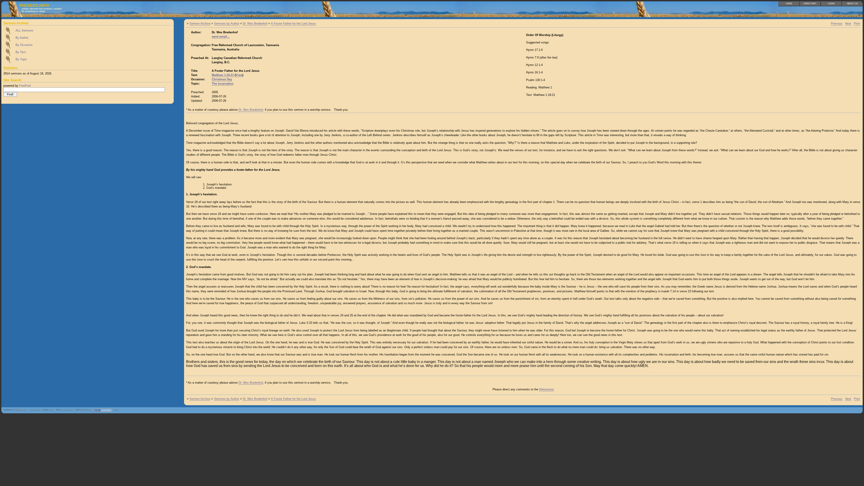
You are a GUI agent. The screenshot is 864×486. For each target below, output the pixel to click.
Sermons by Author (226, 23)
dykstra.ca (34, 410)
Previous (836, 23)
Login (831, 3)
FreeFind (25, 85)
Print (857, 23)
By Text (21, 52)
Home (789, 3)
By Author (22, 37)
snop (51, 410)
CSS (89, 410)
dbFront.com (21, 410)
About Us (852, 3)
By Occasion (24, 45)
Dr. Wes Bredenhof (255, 23)
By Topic (21, 59)
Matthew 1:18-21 (223, 75)
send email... (221, 36)
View (239, 75)
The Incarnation (223, 83)
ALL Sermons (24, 30)
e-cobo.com (67, 410)
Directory (810, 3)
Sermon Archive (199, 23)
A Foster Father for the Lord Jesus (293, 23)
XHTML (82, 410)
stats (116, 410)
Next (848, 23)
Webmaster (546, 389)
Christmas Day (222, 79)
